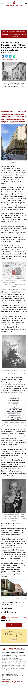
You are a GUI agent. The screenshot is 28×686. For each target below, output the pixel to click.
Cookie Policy (13, 681)
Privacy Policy (5, 681)
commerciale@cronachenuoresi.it (11, 34)
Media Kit (19, 681)
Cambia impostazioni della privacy (10, 682)
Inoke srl (8, 679)
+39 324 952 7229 (14, 36)
